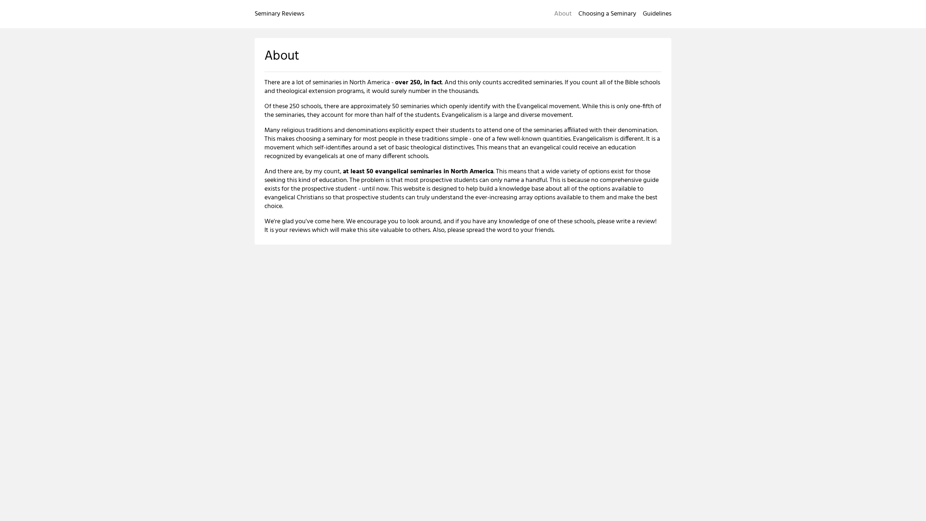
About (563, 14)
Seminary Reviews (279, 14)
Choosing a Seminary (607, 14)
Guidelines (657, 14)
